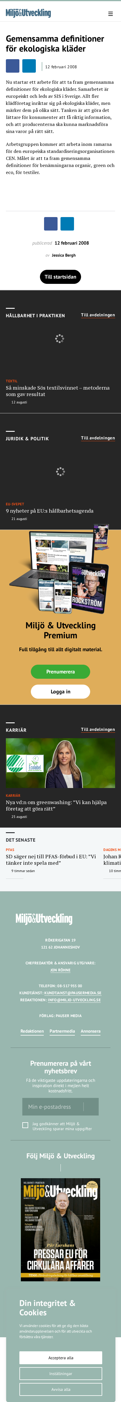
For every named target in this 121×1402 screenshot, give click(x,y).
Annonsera (90, 1031)
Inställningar (60, 1373)
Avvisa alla (60, 1389)
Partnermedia (62, 1031)
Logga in (60, 691)
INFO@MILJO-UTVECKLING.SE (74, 999)
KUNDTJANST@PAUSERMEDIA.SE (72, 992)
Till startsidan (60, 276)
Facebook (52, 1167)
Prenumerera (60, 671)
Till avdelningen (98, 315)
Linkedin (69, 1167)
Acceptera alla (60, 1357)
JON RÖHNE (61, 970)
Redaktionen (32, 1031)
